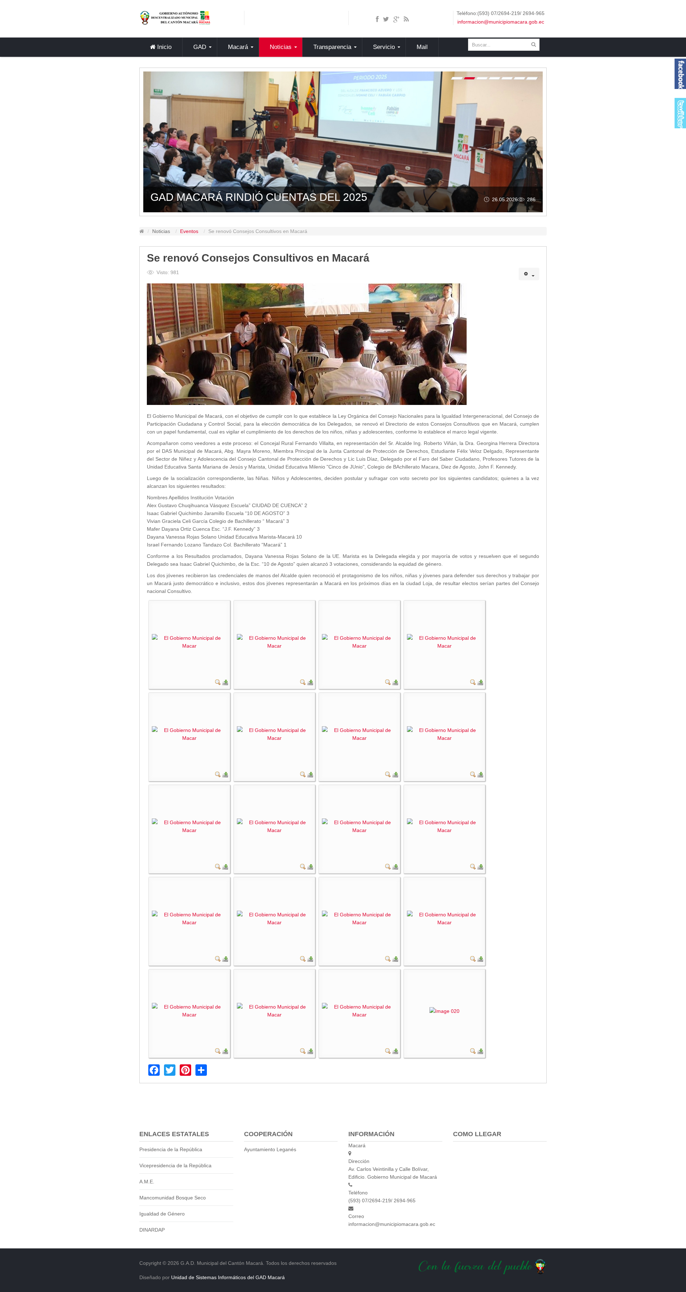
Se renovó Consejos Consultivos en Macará (258, 258)
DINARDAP (152, 1230)
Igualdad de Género (162, 1214)
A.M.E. (146, 1181)
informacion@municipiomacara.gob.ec (500, 22)
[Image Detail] (218, 681)
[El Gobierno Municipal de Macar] (189, 641)
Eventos (189, 231)
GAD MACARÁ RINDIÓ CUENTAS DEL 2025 (258, 197)
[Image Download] (225, 681)
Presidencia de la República (170, 1149)
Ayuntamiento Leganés (270, 1149)
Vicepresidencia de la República (175, 1165)
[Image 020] (444, 1011)
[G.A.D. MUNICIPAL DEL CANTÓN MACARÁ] (174, 17)
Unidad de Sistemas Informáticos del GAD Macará (228, 1277)
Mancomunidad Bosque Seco (172, 1198)
